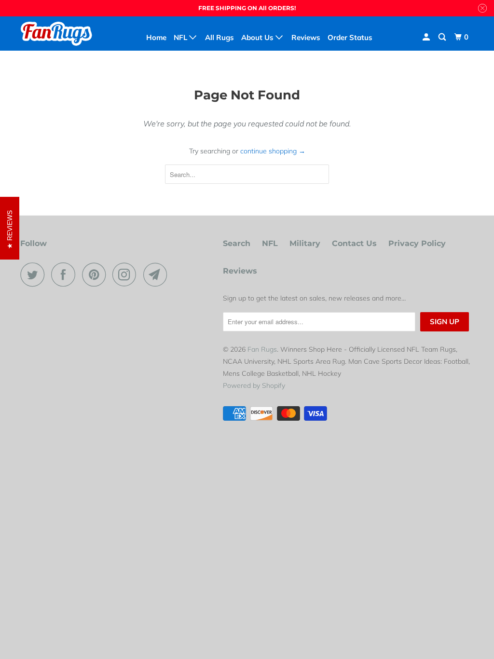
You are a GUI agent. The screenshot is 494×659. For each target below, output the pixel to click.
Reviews (240, 270)
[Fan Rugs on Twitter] (34, 274)
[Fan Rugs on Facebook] (65, 274)
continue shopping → (272, 151)
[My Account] (427, 37)
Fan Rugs (262, 349)
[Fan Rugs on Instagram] (126, 274)
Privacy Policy (417, 243)
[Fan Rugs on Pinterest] (96, 274)
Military (304, 243)
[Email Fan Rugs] (157, 274)
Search (236, 243)
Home (156, 37)
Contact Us (354, 243)
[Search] (443, 37)
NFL (270, 243)
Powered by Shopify (254, 385)
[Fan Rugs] (58, 33)
